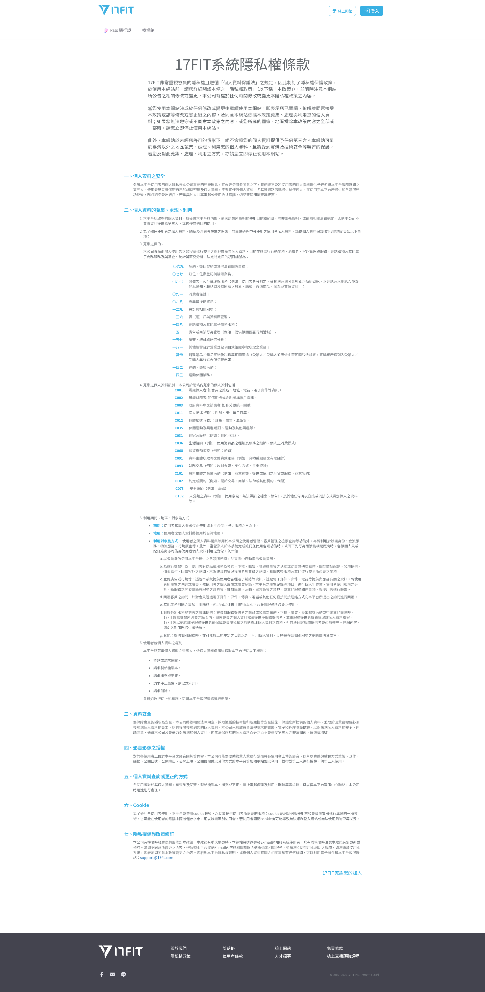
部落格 (229, 948)
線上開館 (342, 10)
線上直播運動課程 (343, 956)
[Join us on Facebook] (102, 975)
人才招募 (283, 956)
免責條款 (335, 948)
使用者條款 (233, 956)
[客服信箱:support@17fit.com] (112, 975)
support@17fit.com (156, 857)
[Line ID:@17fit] (123, 975)
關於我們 (179, 948)
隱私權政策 (181, 956)
